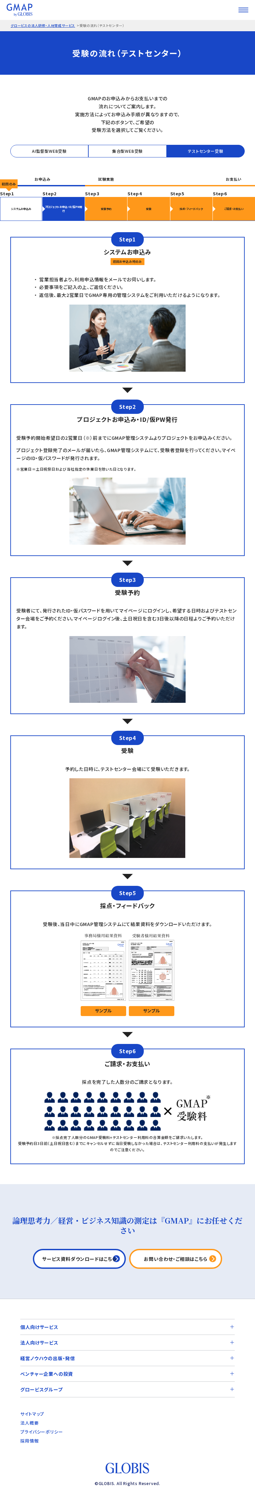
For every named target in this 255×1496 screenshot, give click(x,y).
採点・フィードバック (191, 209)
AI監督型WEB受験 (49, 151)
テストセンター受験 (205, 151)
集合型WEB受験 (127, 151)
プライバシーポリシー (41, 1432)
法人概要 (29, 1423)
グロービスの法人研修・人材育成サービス (43, 25)
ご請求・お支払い (234, 209)
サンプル (103, 1010)
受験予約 (106, 209)
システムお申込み (21, 209)
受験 (148, 209)
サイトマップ (32, 1414)
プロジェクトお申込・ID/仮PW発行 (63, 209)
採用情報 (29, 1441)
